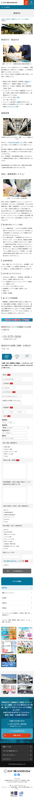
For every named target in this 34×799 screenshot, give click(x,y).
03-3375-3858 (12, 336)
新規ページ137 (7, 747)
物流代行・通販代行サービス (13, 19)
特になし (6, 510)
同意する (6, 565)
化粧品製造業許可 (8, 512)
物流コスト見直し (8, 541)
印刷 (18, 97)
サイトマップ (6, 759)
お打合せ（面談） (8, 449)
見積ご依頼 (7, 447)
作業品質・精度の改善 (9, 544)
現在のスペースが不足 (9, 534)
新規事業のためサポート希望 (11, 546)
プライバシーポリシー (9, 755)
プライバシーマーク (9, 517)
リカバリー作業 (13, 106)
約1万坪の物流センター (16, 142)
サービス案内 (25, 19)
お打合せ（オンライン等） (11, 451)
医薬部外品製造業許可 (9, 514)
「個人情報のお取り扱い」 (10, 561)
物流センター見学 (8, 454)
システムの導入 (8, 537)
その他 (6, 456)
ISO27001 (6, 519)
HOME (3, 19)
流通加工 (27, 81)
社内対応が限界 (8, 532)
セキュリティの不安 (9, 539)
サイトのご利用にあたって (10, 751)
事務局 (19, 102)
